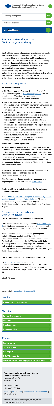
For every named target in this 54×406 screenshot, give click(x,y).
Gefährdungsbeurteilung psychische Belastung (24, 360)
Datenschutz (28, 392)
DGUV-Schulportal (11, 356)
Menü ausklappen (11, 30)
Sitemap (7, 392)
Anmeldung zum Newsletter (15, 302)
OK (48, 16)
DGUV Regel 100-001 (14, 262)
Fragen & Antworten (12, 316)
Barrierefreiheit (42, 392)
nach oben (18, 291)
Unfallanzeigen (9, 325)
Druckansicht (29, 291)
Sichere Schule (9, 347)
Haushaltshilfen (10, 329)
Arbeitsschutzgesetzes (32, 94)
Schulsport (8, 352)
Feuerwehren (9, 343)
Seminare (7, 320)
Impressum (17, 392)
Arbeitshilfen (37, 181)
